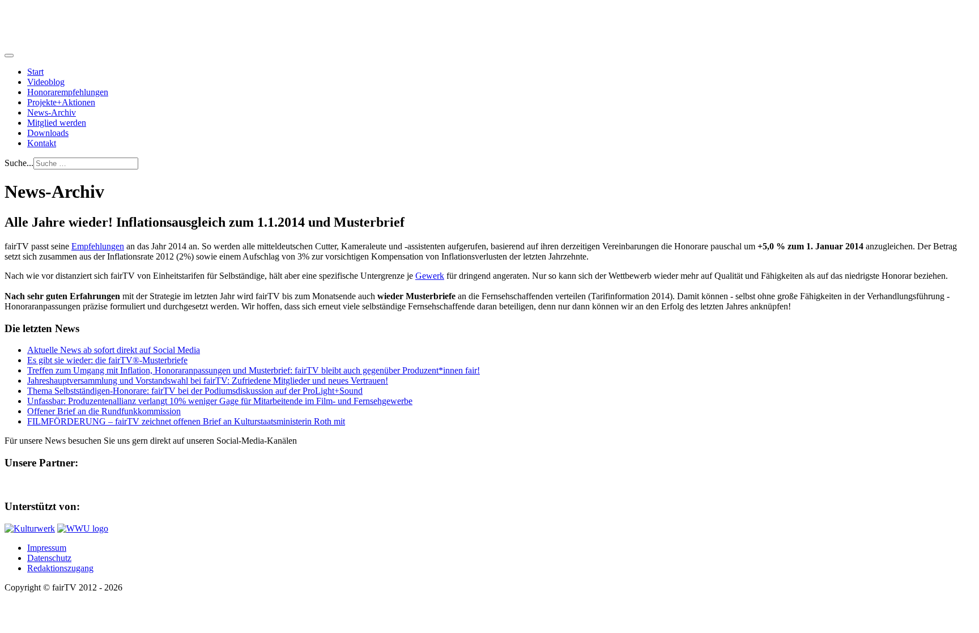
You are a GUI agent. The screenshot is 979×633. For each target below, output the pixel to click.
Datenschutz (49, 558)
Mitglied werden (56, 123)
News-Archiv (51, 112)
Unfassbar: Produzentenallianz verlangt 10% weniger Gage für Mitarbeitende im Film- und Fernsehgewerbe (219, 401)
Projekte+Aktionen (61, 102)
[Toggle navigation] (9, 55)
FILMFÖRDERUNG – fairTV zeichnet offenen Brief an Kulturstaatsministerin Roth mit (186, 421)
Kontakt (41, 143)
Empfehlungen (97, 246)
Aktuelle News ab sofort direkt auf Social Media (113, 350)
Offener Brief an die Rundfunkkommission (104, 411)
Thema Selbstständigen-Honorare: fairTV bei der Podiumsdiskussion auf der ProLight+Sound (195, 391)
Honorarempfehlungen (67, 92)
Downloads (48, 133)
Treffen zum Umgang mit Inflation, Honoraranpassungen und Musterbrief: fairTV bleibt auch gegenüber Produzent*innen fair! (253, 370)
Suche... (19, 163)
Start (35, 72)
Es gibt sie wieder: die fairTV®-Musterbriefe (107, 360)
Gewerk (429, 276)
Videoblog (46, 82)
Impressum (46, 548)
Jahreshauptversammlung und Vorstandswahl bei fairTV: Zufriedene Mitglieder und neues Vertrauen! (207, 380)
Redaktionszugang (60, 568)
